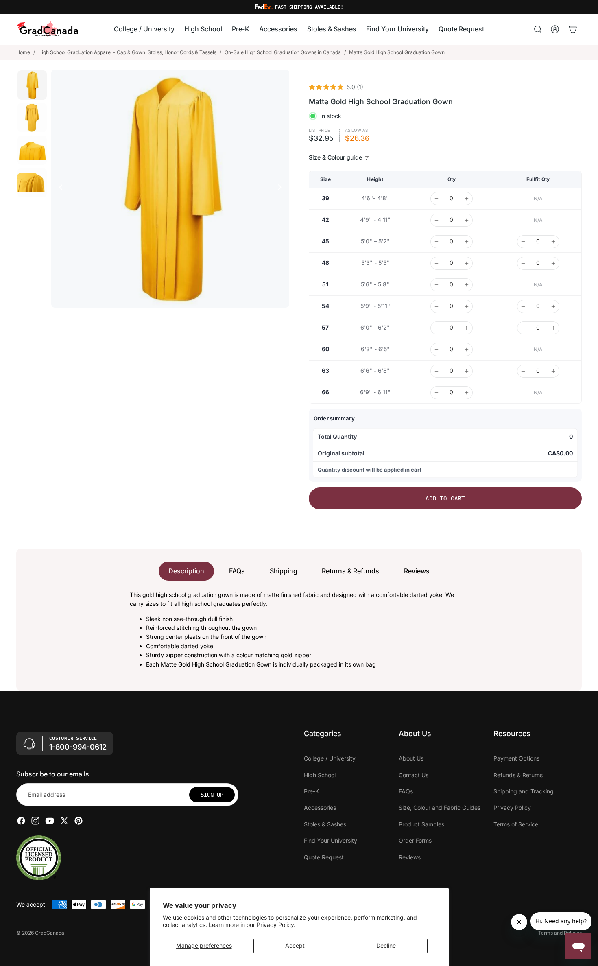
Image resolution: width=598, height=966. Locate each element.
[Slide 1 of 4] (32, 85)
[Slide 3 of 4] (32, 150)
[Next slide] (282, 188)
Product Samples (421, 824)
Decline (386, 945)
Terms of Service (515, 824)
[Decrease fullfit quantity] (523, 241)
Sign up (212, 794)
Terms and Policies (560, 933)
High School (320, 774)
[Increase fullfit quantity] (553, 241)
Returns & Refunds (350, 571)
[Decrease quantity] (436, 198)
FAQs (237, 571)
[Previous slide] (58, 188)
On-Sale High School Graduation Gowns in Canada (283, 52)
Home (23, 52)
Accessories (320, 807)
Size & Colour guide (336, 157)
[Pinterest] (78, 821)
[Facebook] (21, 821)
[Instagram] (35, 821)
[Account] (555, 29)
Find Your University (330, 840)
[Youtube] (50, 821)
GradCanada (49, 933)
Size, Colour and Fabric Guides (439, 807)
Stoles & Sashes (325, 824)
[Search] (538, 29)
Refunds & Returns (518, 774)
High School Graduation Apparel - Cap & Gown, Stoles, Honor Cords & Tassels (127, 52)
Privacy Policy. (276, 924)
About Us (411, 758)
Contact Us (413, 774)
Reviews (417, 571)
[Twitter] (64, 821)
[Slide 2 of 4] (32, 117)
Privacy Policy (512, 807)
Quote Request (324, 857)
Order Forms (415, 840)
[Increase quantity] (466, 198)
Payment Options (516, 758)
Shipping (283, 571)
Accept (295, 945)
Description (186, 571)
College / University (330, 758)
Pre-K (311, 791)
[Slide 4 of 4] (32, 182)
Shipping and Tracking (523, 791)
